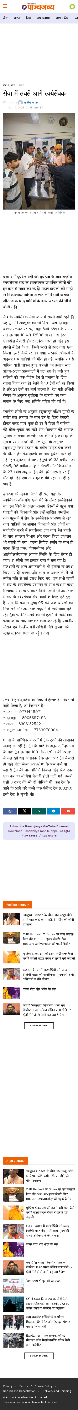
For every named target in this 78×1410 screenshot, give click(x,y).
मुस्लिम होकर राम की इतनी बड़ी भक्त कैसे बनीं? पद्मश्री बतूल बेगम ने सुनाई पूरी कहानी (50, 1212)
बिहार (21, 85)
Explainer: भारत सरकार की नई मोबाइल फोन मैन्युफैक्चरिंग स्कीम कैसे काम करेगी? (48, 1340)
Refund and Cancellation (19, 1391)
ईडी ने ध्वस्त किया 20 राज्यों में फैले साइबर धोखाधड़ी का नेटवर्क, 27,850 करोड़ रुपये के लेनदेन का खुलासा (47, 1303)
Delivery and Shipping (56, 1391)
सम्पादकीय (62, 18)
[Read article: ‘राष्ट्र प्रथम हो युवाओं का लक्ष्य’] (13, 1286)
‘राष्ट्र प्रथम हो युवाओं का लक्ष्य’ (43, 1281)
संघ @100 (43, 18)
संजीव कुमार (31, 102)
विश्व (28, 18)
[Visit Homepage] (38, 6)
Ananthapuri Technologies (41, 1402)
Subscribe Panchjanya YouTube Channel (39, 826)
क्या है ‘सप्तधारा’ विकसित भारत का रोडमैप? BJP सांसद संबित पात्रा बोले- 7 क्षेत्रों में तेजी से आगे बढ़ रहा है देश (47, 1010)
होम (5, 18)
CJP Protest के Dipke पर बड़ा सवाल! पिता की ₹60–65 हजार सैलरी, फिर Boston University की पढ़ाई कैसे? (48, 939)
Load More (39, 1025)
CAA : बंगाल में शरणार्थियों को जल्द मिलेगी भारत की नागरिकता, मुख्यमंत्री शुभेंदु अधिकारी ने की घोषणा (49, 974)
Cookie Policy (43, 1386)
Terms (23, 1386)
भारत (17, 18)
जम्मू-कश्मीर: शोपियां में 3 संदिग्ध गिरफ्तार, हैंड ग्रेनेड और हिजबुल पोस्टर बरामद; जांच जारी (48, 1321)
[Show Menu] (5, 6)
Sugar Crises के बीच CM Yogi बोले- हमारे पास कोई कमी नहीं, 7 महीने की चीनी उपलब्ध (48, 919)
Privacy (7, 1386)
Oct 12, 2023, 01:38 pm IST (25, 107)
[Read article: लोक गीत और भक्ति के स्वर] (11, 993)
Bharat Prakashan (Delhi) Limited (26, 1397)
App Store (49, 835)
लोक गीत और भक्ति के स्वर (39, 989)
